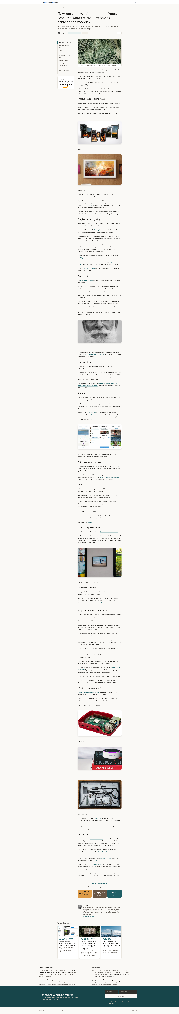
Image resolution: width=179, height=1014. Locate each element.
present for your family (96, 838)
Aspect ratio (61, 47)
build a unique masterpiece (95, 864)
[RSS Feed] (139, 1010)
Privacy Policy (124, 1010)
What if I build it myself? (64, 70)
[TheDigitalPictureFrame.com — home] (50, 2)
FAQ (81, 2)
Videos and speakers (63, 60)
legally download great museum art (109, 477)
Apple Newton (88, 205)
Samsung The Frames (89, 268)
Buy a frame (64, 2)
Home (58, 7)
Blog (63, 7)
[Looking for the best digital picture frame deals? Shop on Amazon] (66, 83)
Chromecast (113, 667)
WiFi (60, 57)
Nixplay (82, 258)
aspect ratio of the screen (86, 280)
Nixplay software (91, 412)
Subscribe (121, 996)
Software (61, 52)
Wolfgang (63, 33)
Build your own (73, 2)
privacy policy (111, 1003)
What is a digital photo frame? (65, 42)
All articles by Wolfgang (88, 916)
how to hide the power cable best (109, 531)
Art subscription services (64, 55)
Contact (86, 2)
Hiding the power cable (64, 63)
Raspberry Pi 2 (98, 818)
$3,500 (95, 860)
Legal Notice (117, 1010)
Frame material (62, 50)
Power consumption (63, 65)
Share (119, 33)
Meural (92, 415)
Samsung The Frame (99, 230)
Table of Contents (133, 1010)
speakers (90, 522)
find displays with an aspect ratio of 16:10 (93, 354)
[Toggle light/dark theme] (136, 2)
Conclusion (61, 73)
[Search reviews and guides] (132, 2)
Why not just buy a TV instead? (66, 68)
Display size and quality (64, 45)
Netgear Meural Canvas (104, 852)
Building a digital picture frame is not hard (89, 692)
